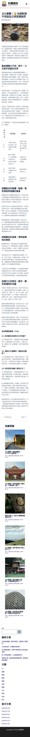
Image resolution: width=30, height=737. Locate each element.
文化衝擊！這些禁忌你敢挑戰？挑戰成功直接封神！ (14, 612)
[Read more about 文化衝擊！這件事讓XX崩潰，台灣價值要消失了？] (15, 567)
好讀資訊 (13, 3)
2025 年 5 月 (6, 717)
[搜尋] (19, 632)
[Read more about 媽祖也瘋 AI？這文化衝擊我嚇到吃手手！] (15, 503)
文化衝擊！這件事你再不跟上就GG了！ (15, 548)
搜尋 (3, 628)
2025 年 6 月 (6, 714)
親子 (3, 699)
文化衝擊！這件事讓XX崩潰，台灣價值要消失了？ (13, 580)
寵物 (3, 687)
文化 (3, 20)
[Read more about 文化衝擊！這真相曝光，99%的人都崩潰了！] (15, 439)
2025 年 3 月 (6, 724)
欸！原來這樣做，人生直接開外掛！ (12, 655)
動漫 (3, 678)
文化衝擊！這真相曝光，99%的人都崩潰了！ (13, 452)
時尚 (3, 693)
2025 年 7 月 (6, 711)
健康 (3, 672)
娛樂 (3, 681)
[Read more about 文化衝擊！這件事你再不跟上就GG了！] (15, 535)
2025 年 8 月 (6, 708)
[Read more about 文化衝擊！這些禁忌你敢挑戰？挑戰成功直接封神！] (15, 599)
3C (2, 668)
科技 (3, 696)
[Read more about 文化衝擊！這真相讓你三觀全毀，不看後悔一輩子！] (15, 471)
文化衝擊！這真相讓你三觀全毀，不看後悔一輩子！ (15, 484)
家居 (3, 684)
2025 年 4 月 (6, 720)
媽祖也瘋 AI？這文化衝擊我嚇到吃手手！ (15, 516)
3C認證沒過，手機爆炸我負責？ (11, 647)
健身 (3, 675)
